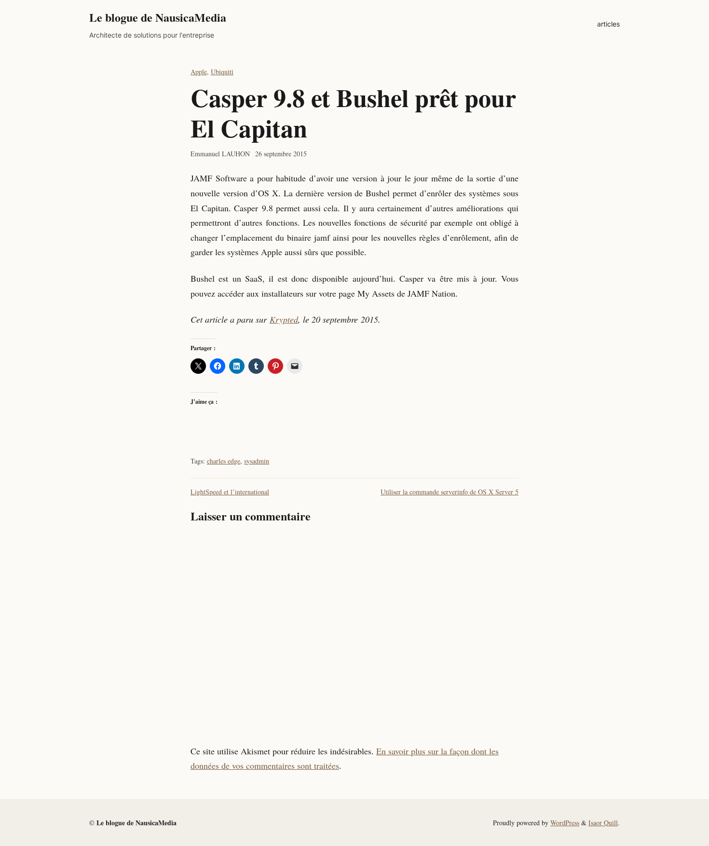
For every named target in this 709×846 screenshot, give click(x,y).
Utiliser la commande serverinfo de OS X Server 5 (449, 491)
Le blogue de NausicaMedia (157, 17)
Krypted (284, 319)
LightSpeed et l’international (230, 491)
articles (608, 24)
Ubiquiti (222, 71)
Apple (199, 71)
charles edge (223, 460)
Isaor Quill (603, 822)
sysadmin (256, 460)
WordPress (564, 822)
